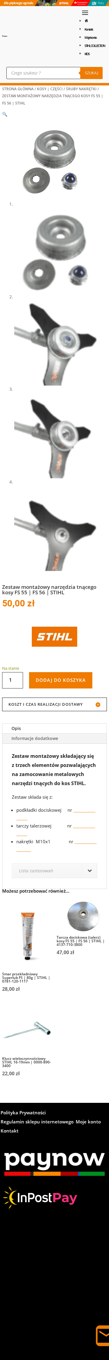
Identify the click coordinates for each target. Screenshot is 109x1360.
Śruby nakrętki (81, 88)
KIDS (86, 53)
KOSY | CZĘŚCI (50, 88)
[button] (4, 114)
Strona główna (18, 88)
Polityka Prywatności (23, 1113)
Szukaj (91, 72)
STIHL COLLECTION (94, 45)
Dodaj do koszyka (61, 680)
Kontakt (88, 29)
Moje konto (90, 37)
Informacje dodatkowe (35, 738)
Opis (16, 728)
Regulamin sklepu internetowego (37, 1122)
